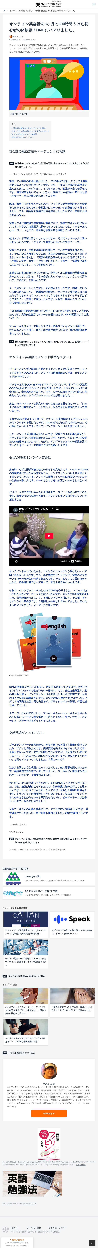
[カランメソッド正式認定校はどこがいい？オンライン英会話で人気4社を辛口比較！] (25, 919)
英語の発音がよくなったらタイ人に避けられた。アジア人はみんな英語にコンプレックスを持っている (52, 343)
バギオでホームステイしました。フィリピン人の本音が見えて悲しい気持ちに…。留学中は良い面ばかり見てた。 (25, 1010)
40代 (21, 850)
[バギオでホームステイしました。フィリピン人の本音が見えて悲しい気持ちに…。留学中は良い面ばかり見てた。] (25, 996)
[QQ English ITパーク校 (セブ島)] (13, 893)
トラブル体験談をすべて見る (21, 1053)
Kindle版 (82, 1165)
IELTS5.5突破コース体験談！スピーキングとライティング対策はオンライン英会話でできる (25, 961)
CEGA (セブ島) (32, 876)
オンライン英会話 (33, 850)
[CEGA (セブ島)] (13, 878)
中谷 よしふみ (18, 36)
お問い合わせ (18, 1240)
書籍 (77, 1165)
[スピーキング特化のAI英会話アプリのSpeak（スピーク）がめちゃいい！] (72, 919)
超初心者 (62, 850)
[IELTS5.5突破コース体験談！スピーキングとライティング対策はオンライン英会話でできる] (25, 947)
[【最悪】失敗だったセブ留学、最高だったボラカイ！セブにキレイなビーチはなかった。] (72, 996)
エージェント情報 (34, 1228)
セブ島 (14, 850)
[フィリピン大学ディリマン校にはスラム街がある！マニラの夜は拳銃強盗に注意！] (25, 1027)
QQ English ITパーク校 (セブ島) (41, 891)
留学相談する (49, 1113)
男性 (54, 850)
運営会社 (15, 1228)
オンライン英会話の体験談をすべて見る (26, 976)
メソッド (46, 850)
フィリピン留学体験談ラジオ (49, 4)
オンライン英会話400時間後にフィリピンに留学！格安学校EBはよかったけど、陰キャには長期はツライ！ (52, 840)
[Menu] (94, 4)
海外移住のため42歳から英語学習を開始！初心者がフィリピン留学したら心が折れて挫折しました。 (52, 165)
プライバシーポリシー (57, 1228)
